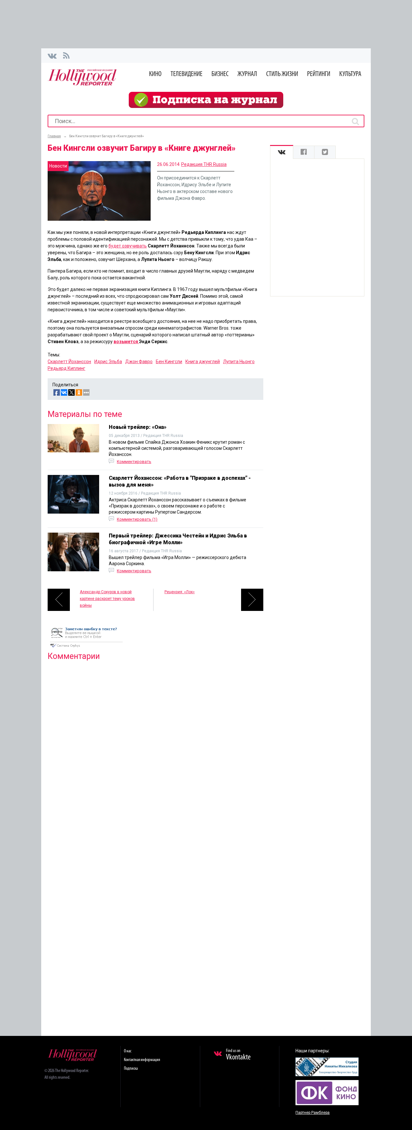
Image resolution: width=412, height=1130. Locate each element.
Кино (155, 74)
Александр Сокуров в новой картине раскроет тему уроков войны (107, 599)
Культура (350, 74)
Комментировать (134, 461)
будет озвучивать (127, 245)
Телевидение (186, 74)
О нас (127, 1051)
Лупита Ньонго (239, 361)
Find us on (238, 1054)
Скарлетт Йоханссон (69, 361)
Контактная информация (142, 1060)
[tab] (281, 152)
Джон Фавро (139, 361)
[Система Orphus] (86, 648)
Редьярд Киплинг (66, 368)
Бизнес (220, 74)
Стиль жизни (282, 74)
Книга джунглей (202, 361)
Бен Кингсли (169, 361)
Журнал (247, 74)
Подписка (131, 1068)
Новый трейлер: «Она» (137, 427)
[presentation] (281, 152)
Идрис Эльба (108, 361)
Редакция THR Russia (204, 164)
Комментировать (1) (137, 519)
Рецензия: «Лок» (179, 592)
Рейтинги (318, 74)
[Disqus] (155, 748)
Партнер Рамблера (312, 1112)
